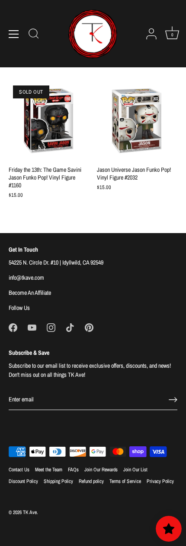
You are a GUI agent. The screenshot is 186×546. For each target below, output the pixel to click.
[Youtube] (32, 327)
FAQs (73, 469)
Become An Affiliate (30, 293)
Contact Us (19, 469)
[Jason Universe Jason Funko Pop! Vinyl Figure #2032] (136, 121)
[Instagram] (51, 327)
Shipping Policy (58, 481)
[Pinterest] (89, 327)
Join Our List (135, 469)
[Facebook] (13, 327)
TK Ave (30, 512)
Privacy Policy (160, 481)
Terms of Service (125, 481)
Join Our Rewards (101, 469)
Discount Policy (23, 481)
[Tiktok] (70, 327)
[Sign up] (173, 399)
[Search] (33, 34)
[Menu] (13, 34)
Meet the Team (48, 469)
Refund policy (91, 481)
